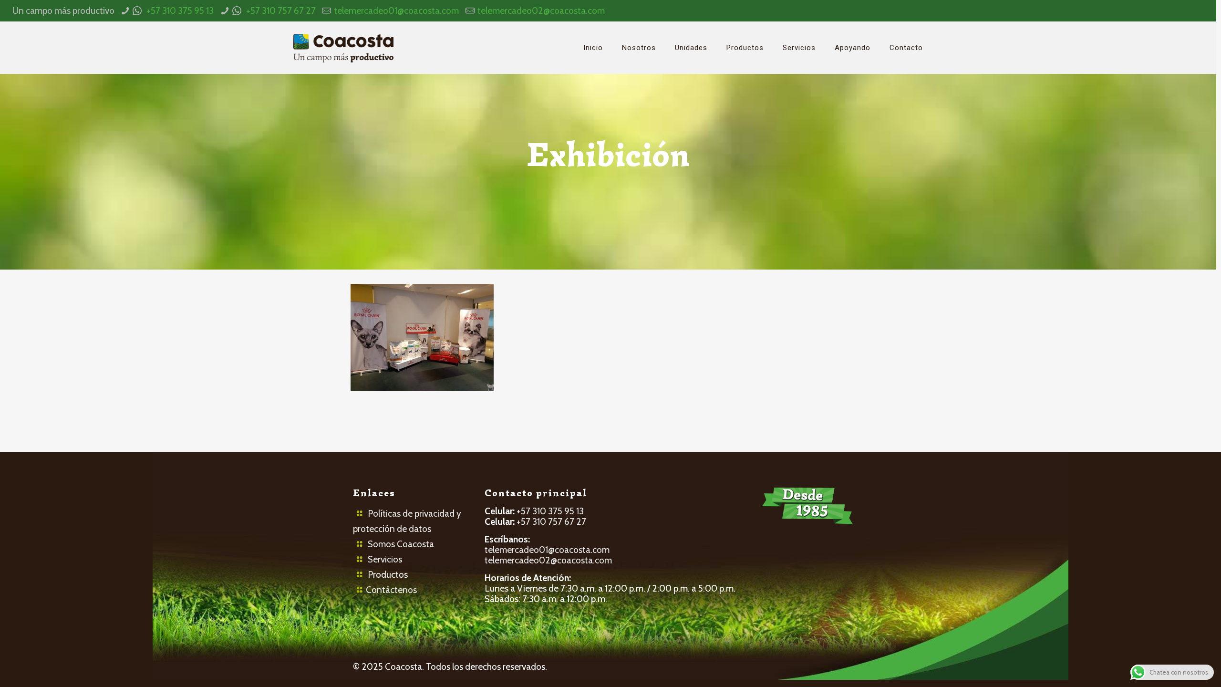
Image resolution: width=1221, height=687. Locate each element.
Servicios (385, 559)
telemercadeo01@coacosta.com (396, 10)
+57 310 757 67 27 (281, 10)
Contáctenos (391, 589)
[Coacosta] (343, 47)
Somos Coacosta (401, 544)
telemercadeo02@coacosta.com (541, 10)
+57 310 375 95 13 (180, 10)
